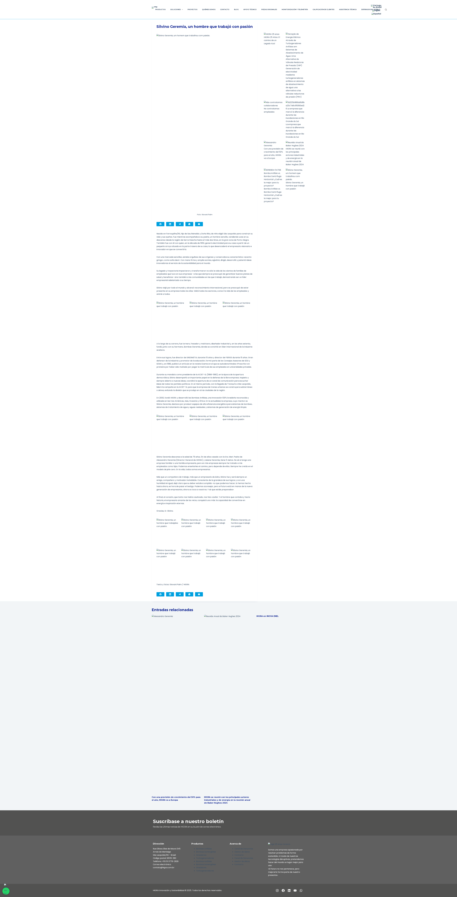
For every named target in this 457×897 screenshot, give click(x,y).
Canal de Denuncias (243, 848)
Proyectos (192, 9)
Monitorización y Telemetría (295, 9)
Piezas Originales (269, 9)
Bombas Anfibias (204, 848)
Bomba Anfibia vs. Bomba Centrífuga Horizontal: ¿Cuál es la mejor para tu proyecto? (273, 195)
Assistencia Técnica (348, 9)
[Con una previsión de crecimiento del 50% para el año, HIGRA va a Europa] (176, 704)
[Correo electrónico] (199, 224)
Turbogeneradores (205, 858)
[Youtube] (295, 890)
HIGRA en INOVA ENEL (267, 616)
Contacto (224, 9)
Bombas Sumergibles (206, 851)
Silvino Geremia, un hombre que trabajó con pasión (295, 185)
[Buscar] (386, 9)
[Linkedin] (289, 890)
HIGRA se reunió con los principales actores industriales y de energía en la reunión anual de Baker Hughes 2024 (227, 800)
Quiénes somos (208, 9)
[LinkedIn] (170, 224)
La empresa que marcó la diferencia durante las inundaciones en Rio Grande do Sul (295, 130)
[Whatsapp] (301, 890)
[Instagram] (277, 890)
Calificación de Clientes (323, 9)
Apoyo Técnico (250, 9)
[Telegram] (180, 224)
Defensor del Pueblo (370, 9)
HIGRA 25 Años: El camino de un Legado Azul (272, 40)
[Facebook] (160, 224)
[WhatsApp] (189, 224)
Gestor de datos (242, 851)
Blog (236, 9)
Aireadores (201, 855)
